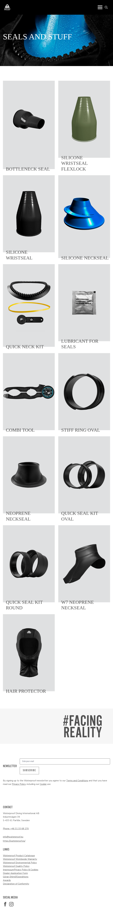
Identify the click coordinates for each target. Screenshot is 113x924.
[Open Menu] (100, 7)
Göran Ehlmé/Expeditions (15, 876)
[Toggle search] (106, 7)
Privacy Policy (19, 784)
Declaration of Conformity (16, 883)
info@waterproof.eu (13, 836)
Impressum (8, 869)
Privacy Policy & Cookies (26, 869)
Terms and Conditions (77, 780)
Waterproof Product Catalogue (19, 855)
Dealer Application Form (15, 873)
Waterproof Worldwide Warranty (20, 859)
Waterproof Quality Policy (16, 866)
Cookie (43, 784)
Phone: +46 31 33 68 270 (16, 828)
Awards (7, 880)
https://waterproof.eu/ (14, 840)
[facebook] (5, 904)
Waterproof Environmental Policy (20, 862)
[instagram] (11, 904)
